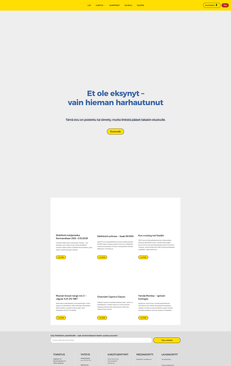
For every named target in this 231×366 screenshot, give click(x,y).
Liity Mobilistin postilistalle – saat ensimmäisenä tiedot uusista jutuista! (84, 335)
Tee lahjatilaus (166, 359)
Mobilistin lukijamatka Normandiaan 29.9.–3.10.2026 (72, 237)
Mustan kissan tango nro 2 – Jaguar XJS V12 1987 (71, 297)
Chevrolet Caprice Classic (111, 296)
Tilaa (225, 5)
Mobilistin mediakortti (144, 359)
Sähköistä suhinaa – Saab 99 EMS (115, 236)
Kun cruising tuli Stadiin (151, 235)
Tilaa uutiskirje (167, 340)
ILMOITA (99, 5)
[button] (115, 131)
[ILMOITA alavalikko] (104, 5)
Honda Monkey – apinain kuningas (151, 297)
